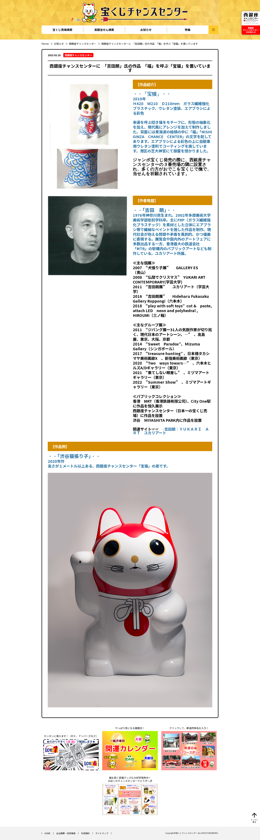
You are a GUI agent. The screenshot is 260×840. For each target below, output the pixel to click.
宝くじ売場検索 (62, 30)
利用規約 (85, 833)
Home (45, 43)
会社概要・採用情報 (65, 833)
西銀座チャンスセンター (82, 43)
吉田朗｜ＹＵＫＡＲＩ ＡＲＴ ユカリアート (171, 430)
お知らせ (146, 30)
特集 (187, 30)
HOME (47, 833)
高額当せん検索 (104, 30)
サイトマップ (102, 833)
